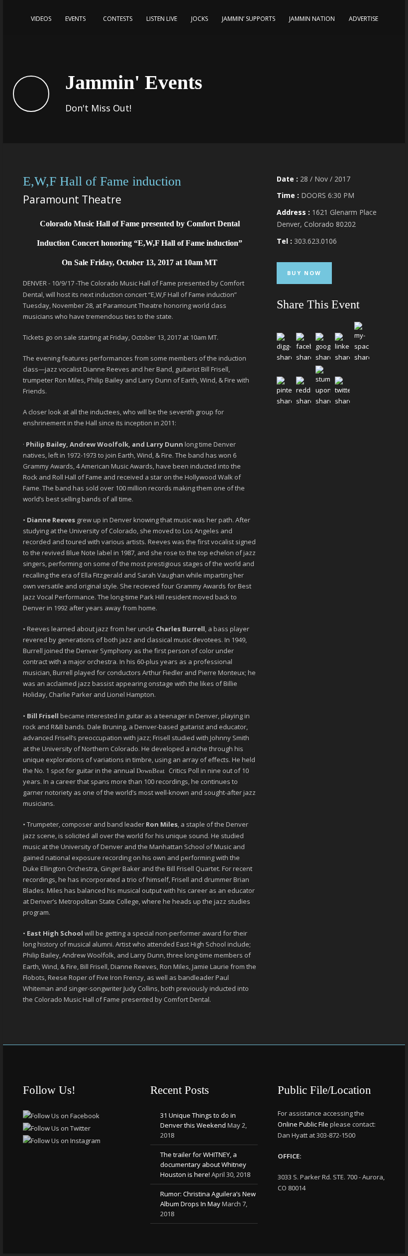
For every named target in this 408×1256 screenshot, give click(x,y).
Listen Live (161, 18)
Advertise (363, 18)
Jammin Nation (312, 18)
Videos (41, 18)
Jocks (199, 18)
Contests (117, 18)
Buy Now (304, 273)
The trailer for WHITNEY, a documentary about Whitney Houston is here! (203, 1164)
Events (75, 18)
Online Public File (304, 1124)
